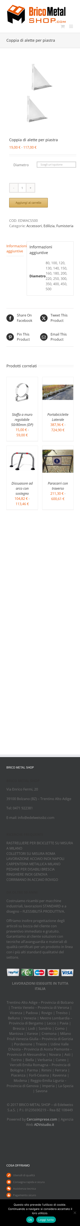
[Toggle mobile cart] (63, 26)
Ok (30, 1219)
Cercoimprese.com (42, 1119)
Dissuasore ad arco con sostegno (22, 488)
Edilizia (49, 226)
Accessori (34, 226)
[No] (75, 1213)
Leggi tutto (46, 1219)
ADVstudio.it (44, 1124)
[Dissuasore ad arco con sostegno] (22, 448)
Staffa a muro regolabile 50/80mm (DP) (22, 419)
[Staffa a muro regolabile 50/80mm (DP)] (22, 379)
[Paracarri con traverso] (58, 448)
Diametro (21, 165)
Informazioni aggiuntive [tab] (15, 249)
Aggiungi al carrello (28, 203)
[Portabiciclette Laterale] (58, 379)
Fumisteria (64, 226)
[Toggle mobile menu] (71, 26)
